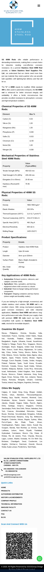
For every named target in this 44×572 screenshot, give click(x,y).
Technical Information (11, 504)
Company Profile (8, 501)
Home (3, 487)
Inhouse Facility (8, 507)
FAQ (2, 514)
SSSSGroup (32, 567)
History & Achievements (11, 497)
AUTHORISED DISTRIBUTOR (12, 494)
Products (5, 491)
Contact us (6, 511)
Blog (3, 517)
